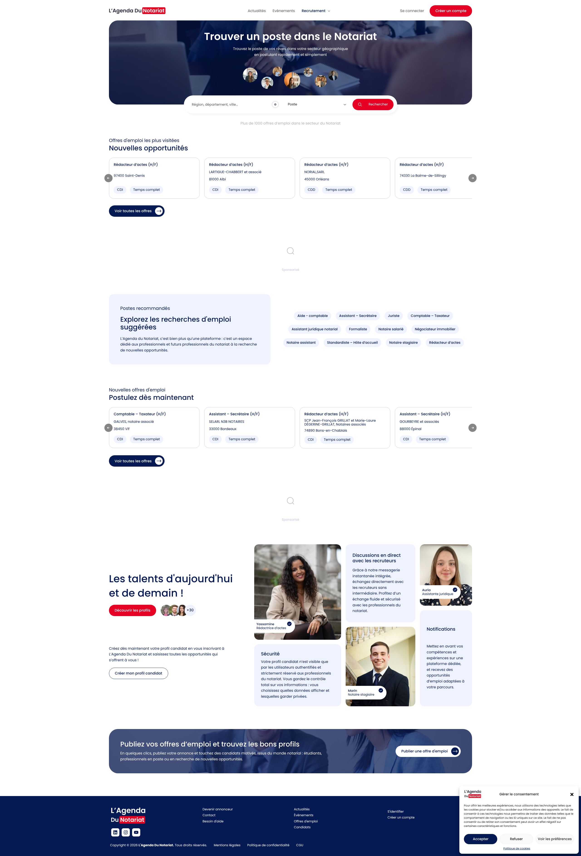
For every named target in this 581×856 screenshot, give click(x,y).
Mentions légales (227, 845)
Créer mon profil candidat (138, 673)
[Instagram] (126, 832)
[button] (572, 794)
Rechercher (378, 104)
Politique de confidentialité (268, 845)
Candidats (302, 827)
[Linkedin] (115, 832)
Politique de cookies (516, 849)
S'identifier (396, 811)
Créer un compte (450, 10)
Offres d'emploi (306, 821)
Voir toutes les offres (133, 211)
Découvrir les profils (132, 610)
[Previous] (108, 178)
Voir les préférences (555, 839)
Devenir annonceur (218, 809)
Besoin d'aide (213, 821)
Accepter (480, 839)
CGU (299, 845)
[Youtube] (136, 832)
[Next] (472, 178)
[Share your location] (275, 104)
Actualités (302, 809)
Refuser (516, 839)
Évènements (303, 815)
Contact (209, 815)
